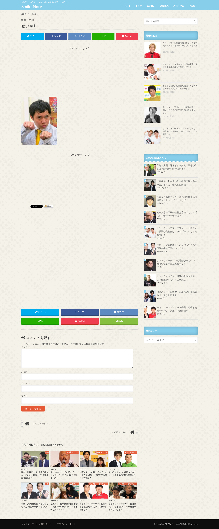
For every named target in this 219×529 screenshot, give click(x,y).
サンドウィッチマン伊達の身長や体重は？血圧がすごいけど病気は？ (176, 278)
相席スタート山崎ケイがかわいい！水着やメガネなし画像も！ (177, 293)
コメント (25, 347)
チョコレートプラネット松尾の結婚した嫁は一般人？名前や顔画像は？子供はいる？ (180, 110)
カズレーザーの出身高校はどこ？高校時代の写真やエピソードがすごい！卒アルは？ (180, 46)
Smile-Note (31, 6)
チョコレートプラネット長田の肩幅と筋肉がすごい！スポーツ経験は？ (177, 309)
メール (25, 383)
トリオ (139, 5)
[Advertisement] (79, 72)
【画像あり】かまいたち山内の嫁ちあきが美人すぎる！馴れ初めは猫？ (177, 183)
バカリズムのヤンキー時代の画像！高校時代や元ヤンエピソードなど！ (177, 198)
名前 (24, 372)
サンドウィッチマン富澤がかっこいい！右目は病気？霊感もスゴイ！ (177, 262)
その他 (192, 5)
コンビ (127, 5)
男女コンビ (178, 5)
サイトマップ (27, 524)
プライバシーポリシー (67, 524)
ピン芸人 (151, 5)
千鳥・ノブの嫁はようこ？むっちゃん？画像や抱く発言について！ (177, 246)
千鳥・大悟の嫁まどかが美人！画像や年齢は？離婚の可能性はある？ (177, 167)
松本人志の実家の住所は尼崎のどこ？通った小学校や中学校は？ (177, 214)
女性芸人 (164, 5)
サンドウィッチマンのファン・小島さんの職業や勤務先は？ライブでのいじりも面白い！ (180, 131)
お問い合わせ (45, 524)
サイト (24, 395)
